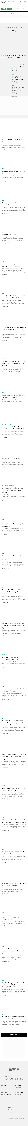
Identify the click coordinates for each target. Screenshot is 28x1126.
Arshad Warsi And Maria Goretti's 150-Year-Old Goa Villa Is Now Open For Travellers (13, 558)
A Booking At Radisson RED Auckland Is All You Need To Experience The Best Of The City (14, 363)
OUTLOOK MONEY (18, 1094)
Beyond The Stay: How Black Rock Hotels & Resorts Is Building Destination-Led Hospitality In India (14, 757)
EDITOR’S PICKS (4, 1096)
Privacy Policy (11, 1107)
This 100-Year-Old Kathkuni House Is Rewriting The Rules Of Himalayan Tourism (12, 490)
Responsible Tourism (8, 485)
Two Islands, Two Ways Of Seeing (11, 458)
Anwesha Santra (5, 60)
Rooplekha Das (16, 71)
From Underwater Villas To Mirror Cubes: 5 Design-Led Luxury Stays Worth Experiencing (14, 524)
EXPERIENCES (4, 1092)
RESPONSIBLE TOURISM (6, 1094)
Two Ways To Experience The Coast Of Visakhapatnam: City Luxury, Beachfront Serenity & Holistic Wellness (13, 985)
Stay (2, 53)
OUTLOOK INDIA (18, 1085)
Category (14, 27)
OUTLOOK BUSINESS (19, 1092)
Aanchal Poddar (5, 374)
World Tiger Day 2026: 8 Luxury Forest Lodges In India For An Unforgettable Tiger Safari (13, 626)
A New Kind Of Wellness (9, 234)
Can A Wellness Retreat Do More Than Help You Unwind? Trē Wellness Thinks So (13, 951)
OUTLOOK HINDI (18, 1099)
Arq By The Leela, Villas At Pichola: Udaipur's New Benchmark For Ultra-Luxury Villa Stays (12, 917)
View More (14, 1035)
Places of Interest (7, 424)
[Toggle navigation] (25, 8)
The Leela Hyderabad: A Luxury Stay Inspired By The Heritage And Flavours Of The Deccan (13, 592)
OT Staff (14, 82)
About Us (10, 1102)
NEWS (2, 1090)
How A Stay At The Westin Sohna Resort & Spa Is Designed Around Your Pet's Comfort (14, 330)
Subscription (11, 1112)
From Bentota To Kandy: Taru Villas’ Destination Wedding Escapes (18, 88)
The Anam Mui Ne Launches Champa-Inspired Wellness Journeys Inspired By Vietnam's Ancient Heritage (13, 723)
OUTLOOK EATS (18, 1087)
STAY (2, 1087)
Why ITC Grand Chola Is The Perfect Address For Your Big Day (18, 66)
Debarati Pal (5, 405)
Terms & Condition (12, 1105)
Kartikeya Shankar (6, 243)
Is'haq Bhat (4, 467)
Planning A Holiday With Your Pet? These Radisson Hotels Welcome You (19, 77)
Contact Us (10, 1109)
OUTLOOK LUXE (18, 1090)
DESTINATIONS (4, 1085)
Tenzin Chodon (5, 306)
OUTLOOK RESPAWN (19, 1096)
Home (8, 27)
